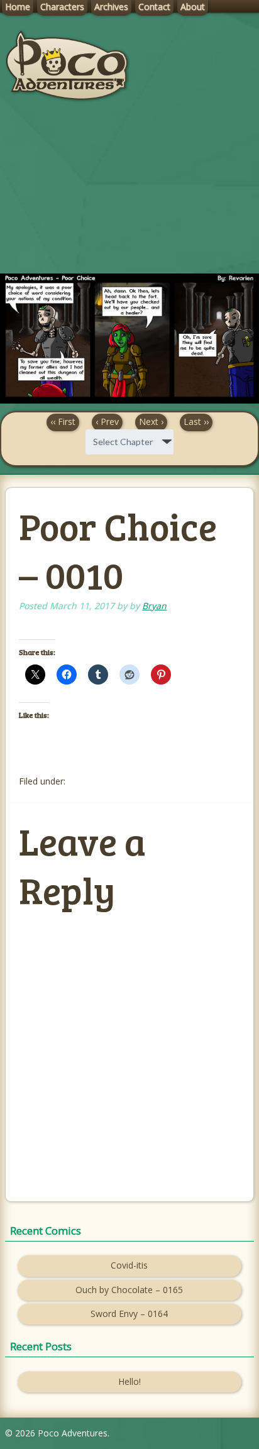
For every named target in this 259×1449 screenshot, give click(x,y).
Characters (62, 7)
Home (17, 7)
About (192, 7)
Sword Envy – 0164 (129, 1314)
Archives (111, 7)
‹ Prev (107, 421)
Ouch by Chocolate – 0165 (129, 1290)
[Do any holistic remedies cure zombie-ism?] (129, 400)
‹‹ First (62, 421)
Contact (154, 7)
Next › (151, 421)
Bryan (154, 606)
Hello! (129, 1381)
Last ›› (196, 421)
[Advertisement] (129, 198)
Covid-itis (129, 1265)
